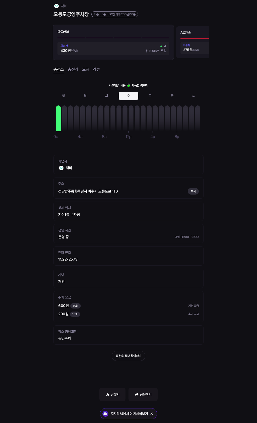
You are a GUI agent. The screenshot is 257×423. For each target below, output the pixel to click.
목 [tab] (150, 96)
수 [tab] (128, 96)
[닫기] (151, 413)
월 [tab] (85, 96)
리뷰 (96, 69)
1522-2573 (67, 259)
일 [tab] (63, 96)
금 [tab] (172, 96)
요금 (85, 69)
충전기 (73, 69)
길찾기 (115, 394)
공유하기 (146, 394)
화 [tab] (106, 96)
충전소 (58, 69)
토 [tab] (193, 96)
